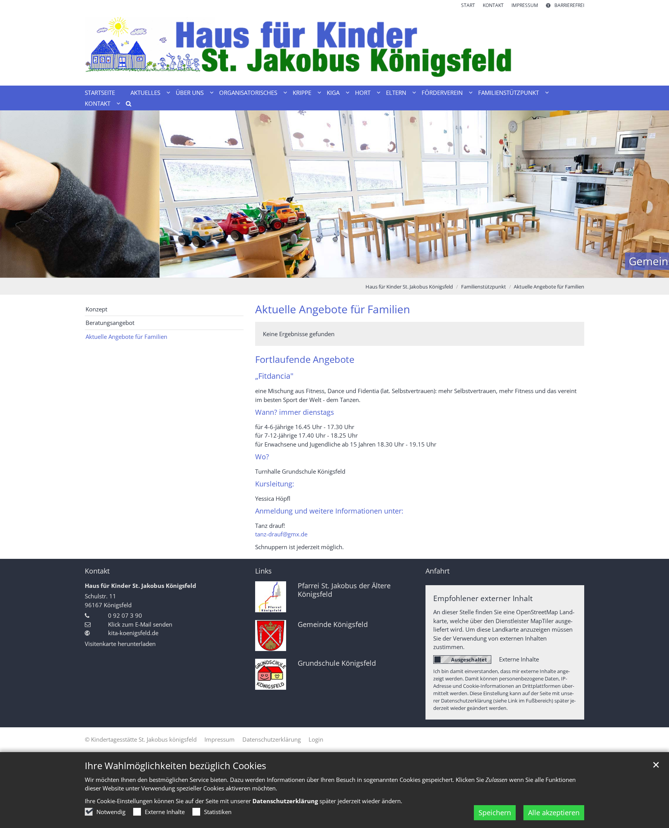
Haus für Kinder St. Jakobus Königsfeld (409, 286)
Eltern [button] (396, 92)
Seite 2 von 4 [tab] (328, 270)
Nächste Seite (653, 194)
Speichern (495, 812)
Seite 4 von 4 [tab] (355, 270)
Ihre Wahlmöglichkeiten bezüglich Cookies (175, 765)
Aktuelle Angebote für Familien (549, 286)
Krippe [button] (302, 92)
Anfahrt (437, 571)
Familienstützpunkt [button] (508, 92)
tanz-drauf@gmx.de (281, 534)
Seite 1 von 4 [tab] (314, 270)
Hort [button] (363, 92)
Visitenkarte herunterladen (120, 644)
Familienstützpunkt (483, 286)
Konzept (96, 309)
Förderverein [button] (442, 92)
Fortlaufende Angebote (304, 359)
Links (263, 571)
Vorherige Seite (15, 194)
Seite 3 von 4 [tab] (341, 270)
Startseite (100, 92)
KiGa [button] (333, 92)
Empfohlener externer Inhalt (483, 598)
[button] (125, 105)
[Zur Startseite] (334, 47)
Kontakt (97, 571)
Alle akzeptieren (554, 812)
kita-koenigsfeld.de (133, 633)
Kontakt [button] (97, 103)
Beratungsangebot (110, 322)
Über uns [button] (190, 92)
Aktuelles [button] (145, 92)
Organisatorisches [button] (248, 92)
